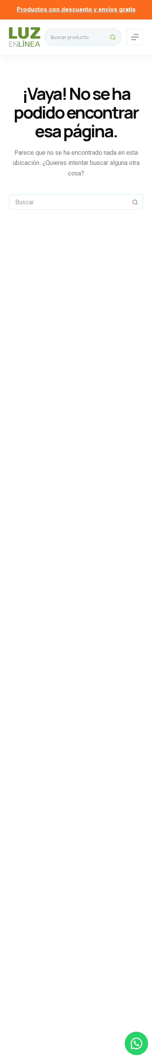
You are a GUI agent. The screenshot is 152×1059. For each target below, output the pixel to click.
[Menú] (135, 37)
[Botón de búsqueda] (113, 37)
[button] (136, 1043)
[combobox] (75, 37)
